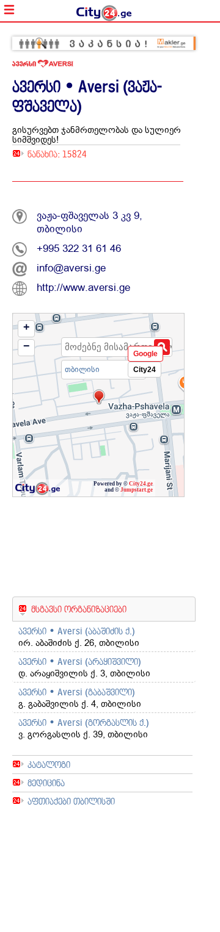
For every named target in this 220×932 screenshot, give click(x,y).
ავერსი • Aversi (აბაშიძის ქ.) (76, 631)
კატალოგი (49, 764)
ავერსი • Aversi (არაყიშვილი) (79, 661)
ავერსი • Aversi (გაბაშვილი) (76, 692)
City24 (144, 369)
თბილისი (82, 369)
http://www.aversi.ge (83, 287)
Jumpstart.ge (136, 490)
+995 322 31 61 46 (79, 248)
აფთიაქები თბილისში (71, 801)
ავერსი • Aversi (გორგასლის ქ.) (83, 722)
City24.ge (141, 484)
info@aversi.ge (71, 268)
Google (145, 353)
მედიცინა (46, 783)
